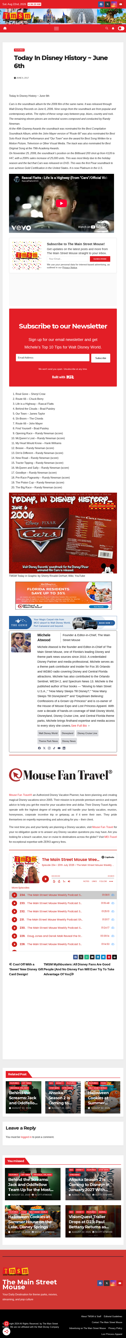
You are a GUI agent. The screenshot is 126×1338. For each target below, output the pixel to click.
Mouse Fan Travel (102, 827)
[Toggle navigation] (56, 28)
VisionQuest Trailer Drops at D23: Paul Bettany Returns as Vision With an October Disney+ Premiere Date (91, 1227)
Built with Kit (63, 377)
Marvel (102, 1212)
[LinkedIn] (64, 748)
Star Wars (54, 1088)
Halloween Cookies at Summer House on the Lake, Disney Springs (30, 1221)
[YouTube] (59, 748)
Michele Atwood (45, 1232)
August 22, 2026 (21, 1108)
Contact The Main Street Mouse (107, 1322)
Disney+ (59, 1083)
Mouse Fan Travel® (20, 795)
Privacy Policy (115, 1328)
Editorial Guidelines (113, 1316)
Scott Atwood (43, 1195)
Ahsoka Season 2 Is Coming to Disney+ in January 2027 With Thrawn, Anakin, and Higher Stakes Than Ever (92, 1189)
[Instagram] (49, 748)
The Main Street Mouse (29, 1284)
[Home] (4, 28)
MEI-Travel (110, 837)
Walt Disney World (97, 1088)
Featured (19, 50)
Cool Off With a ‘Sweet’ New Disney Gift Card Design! (26, 969)
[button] (106, 28)
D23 (51, 1083)
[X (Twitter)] (44, 748)
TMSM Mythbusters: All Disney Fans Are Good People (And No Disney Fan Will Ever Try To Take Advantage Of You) (79, 969)
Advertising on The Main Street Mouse (87, 1328)
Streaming (67, 1088)
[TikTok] (54, 748)
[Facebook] (39, 748)
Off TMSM (26, 1083)
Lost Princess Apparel (111, 1334)
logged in (26, 1137)
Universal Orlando (19, 1088)
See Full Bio (79, 725)
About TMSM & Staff (91, 1316)
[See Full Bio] (89, 725)
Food (103, 1083)
